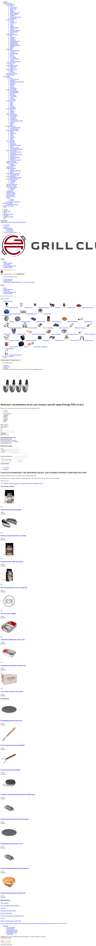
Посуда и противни (12, 150)
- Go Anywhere (13, 22)
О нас (5, 212)
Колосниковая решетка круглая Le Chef (11, 843)
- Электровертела (14, 129)
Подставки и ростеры (12, 178)
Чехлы (8, 197)
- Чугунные (12, 99)
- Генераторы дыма (14, 174)
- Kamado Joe (13, 39)
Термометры (10, 191)
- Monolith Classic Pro (15, 45)
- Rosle (11, 10)
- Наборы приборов (15, 157)
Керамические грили (12, 34)
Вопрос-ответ (7, 211)
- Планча (12, 106)
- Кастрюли (12, 156)
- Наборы (12, 112)
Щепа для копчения (12, 114)
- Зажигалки (13, 143)
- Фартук (12, 189)
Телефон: (3, 450)
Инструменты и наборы (13, 130)
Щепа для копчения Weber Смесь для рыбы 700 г (14, 587)
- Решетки (12, 84)
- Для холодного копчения (16, 120)
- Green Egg (12, 37)
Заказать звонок (5, 463)
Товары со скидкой (8, 205)
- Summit (12, 26)
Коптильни (9, 49)
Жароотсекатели (11, 192)
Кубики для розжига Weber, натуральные (12, 561)
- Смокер (12, 60)
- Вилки (12, 131)
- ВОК (11, 104)
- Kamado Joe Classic (15, 41)
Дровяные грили (11, 62)
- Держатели (13, 133)
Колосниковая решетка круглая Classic (11, 720)
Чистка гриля (10, 166)
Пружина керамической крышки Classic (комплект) (15, 819)
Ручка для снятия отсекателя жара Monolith (13, 745)
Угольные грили (11, 4)
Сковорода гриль (11, 100)
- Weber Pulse (13, 66)
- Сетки (11, 98)
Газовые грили (10, 19)
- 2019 (11, 102)
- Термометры (13, 88)
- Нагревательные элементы (17, 81)
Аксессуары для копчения (13, 173)
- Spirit (11, 25)
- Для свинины (13, 119)
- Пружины (12, 83)
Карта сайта (50, 923)
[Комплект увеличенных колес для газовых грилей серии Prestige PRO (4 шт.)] (16, 401)
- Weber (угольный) (14, 12)
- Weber (11, 71)
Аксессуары (7, 76)
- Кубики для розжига (15, 145)
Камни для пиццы (11, 176)
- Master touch (13, 8)
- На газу (12, 33)
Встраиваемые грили (12, 73)
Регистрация (10, 230)
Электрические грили (12, 65)
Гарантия (16, 923)
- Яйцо (11, 48)
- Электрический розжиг (16, 149)
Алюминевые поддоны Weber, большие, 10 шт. (13, 665)
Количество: (4, 427)
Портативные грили (12, 69)
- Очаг (11, 64)
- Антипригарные (14, 91)
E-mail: (2, 452)
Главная (6, 365)
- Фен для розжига (14, 147)
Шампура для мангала (12, 162)
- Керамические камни (15, 177)
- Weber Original (14, 14)
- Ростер (12, 183)
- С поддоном (13, 96)
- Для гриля (12, 180)
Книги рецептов (11, 196)
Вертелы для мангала (12, 184)
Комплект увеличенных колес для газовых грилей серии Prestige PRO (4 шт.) (23, 483)
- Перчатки (12, 188)
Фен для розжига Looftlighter (8, 613)
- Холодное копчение (15, 61)
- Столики (12, 87)
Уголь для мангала (11, 161)
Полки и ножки (11, 195)
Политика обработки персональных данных (30, 923)
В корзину (3, 433)
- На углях (12, 56)
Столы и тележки (11, 193)
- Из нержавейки (14, 31)
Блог (5, 207)
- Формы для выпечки (15, 160)
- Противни (13, 158)
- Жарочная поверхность (16, 154)
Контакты (6, 215)
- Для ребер (12, 181)
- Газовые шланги (14, 79)
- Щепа (11, 124)
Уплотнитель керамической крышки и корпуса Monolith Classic (18, 794)
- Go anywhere (13, 7)
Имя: (2, 448)
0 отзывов (6, 412)
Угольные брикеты (11, 108)
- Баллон (12, 169)
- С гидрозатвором (14, 58)
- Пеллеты (12, 122)
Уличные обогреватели (12, 204)
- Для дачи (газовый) (15, 30)
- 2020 (11, 103)
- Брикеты (12, 111)
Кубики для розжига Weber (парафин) (11, 509)
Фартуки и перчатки (12, 187)
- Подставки (13, 95)
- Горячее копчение (14, 50)
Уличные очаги (10, 75)
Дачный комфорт (8, 203)
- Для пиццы (13, 153)
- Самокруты (13, 165)
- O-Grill (12, 23)
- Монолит (12, 46)
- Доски (12, 134)
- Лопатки (12, 137)
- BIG (11, 35)
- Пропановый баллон (15, 170)
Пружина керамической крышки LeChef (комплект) (15, 868)
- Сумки (12, 199)
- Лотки (12, 146)
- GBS (11, 6)
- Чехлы (12, 200)
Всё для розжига (11, 141)
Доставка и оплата (8, 214)
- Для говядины (14, 115)
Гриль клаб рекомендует (10, 265)
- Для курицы (13, 116)
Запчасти (9, 77)
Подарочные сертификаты (13, 201)
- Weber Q (12, 29)
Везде (5, 261)
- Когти (11, 135)
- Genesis (12, 21)
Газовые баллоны (11, 168)
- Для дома (12, 52)
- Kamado (12, 38)
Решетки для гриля (11, 89)
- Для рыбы (12, 118)
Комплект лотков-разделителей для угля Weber (13, 535)
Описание (6, 467)
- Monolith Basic (14, 42)
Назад (5, 2)
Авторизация (10, 229)
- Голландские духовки (15, 151)
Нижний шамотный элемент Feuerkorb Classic (13, 893)
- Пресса (12, 139)
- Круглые (12, 93)
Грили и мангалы (8, 3)
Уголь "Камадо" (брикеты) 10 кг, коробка (12, 691)
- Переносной (13, 18)
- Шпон (11, 123)
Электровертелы (11, 126)
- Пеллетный (13, 57)
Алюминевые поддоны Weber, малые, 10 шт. (13, 639)
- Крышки (12, 80)
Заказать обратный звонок (10, 232)
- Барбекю (12, 15)
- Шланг (12, 172)
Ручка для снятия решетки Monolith (10, 769)
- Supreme (12, 11)
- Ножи (11, 138)
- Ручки (11, 85)
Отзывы (6, 469)
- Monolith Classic (14, 44)
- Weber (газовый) (14, 27)
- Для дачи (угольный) (15, 17)
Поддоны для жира (11, 185)
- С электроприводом (15, 127)
